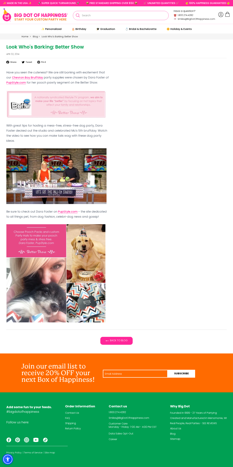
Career (113, 439)
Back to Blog (119, 340)
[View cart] (227, 16)
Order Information (80, 406)
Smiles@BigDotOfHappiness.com (129, 418)
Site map (50, 452)
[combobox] (121, 15)
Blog (35, 36)
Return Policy (73, 428)
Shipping (70, 423)
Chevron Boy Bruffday (27, 77)
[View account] (221, 14)
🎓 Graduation (105, 29)
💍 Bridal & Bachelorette (140, 29)
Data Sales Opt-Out (121, 433)
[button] (7, 459)
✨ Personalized (51, 29)
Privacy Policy (14, 452)
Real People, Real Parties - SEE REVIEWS (193, 423)
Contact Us (72, 413)
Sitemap (175, 439)
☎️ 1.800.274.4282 (183, 15)
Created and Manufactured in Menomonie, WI (198, 418)
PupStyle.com (16, 82)
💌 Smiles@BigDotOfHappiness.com (194, 19)
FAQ (67, 418)
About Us (175, 428)
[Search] (77, 15)
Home (25, 36)
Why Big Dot (180, 406)
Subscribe (181, 373)
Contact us (118, 406)
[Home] (35, 14)
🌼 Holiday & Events (179, 29)
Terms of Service (33, 452)
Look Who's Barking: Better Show (60, 36)
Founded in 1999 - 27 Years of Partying (193, 413)
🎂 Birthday (79, 29)
